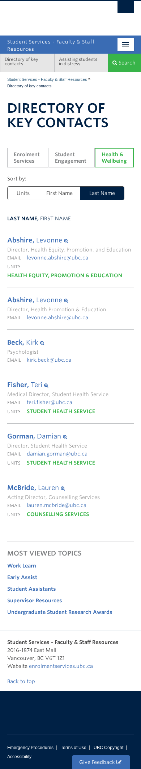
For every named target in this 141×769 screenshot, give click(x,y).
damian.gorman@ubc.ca (57, 454)
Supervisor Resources (34, 600)
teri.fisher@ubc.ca (49, 402)
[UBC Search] (126, 9)
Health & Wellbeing (114, 157)
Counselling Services (58, 514)
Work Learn (21, 566)
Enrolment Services (27, 157)
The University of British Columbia (94, 15)
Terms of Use (73, 747)
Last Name (97, 193)
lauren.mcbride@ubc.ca (56, 505)
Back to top (22, 681)
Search (126, 63)
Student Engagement (70, 157)
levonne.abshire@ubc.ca (57, 258)
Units (23, 193)
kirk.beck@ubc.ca (49, 360)
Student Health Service (61, 411)
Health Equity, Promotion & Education (64, 275)
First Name (59, 193)
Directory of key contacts (21, 61)
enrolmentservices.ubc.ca (61, 666)
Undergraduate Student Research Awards (59, 612)
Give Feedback (97, 762)
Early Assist (22, 577)
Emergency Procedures (30, 747)
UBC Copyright (108, 747)
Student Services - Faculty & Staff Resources (47, 79)
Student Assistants (31, 589)
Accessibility (19, 756)
